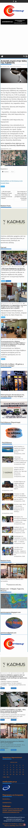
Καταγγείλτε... (6, 799)
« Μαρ (4, 777)
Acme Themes (19, 825)
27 (20, 774)
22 (4, 774)
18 (13, 772)
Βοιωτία (2, 186)
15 (4, 772)
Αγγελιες (2, 688)
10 (10, 769)
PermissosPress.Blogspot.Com (11, 812)
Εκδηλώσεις (13, 688)
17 (10, 772)
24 (10, 774)
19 (16, 772)
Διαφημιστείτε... (7, 802)
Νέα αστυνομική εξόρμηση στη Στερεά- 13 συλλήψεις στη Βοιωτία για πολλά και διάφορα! (6, 195)
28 (23, 774)
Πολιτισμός (8, 281)
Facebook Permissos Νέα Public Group (13, 808)
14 (23, 769)
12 (16, 769)
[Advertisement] (14, 40)
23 (7, 774)
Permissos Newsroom (16, 66)
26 (16, 774)
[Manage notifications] (24, 825)
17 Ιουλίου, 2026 (5, 707)
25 (13, 774)
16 (7, 772)
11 (13, 769)
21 (23, 772)
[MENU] (26, 56)
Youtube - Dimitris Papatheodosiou (12, 810)
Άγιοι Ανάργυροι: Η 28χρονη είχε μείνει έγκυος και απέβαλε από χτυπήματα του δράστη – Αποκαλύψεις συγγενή (21, 196)
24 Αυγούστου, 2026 (6, 266)
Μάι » (8, 777)
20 (20, 772)
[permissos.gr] (2, 56)
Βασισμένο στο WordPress (10, 824)
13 (20, 769)
